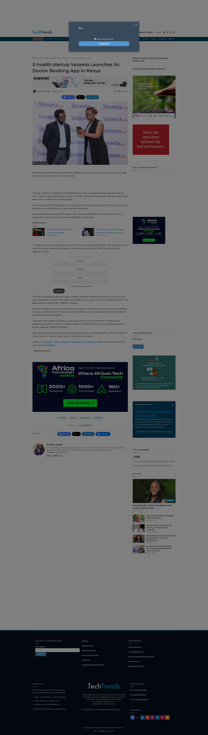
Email (80, 28)
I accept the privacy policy (105, 39)
